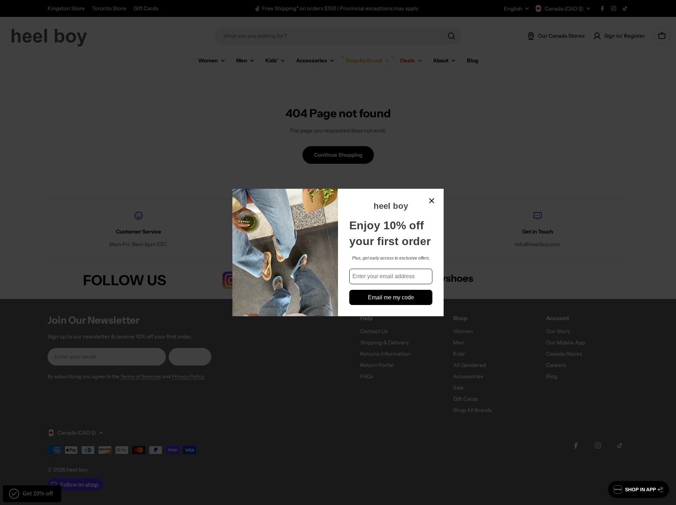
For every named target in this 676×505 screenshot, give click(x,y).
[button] (638, 489)
